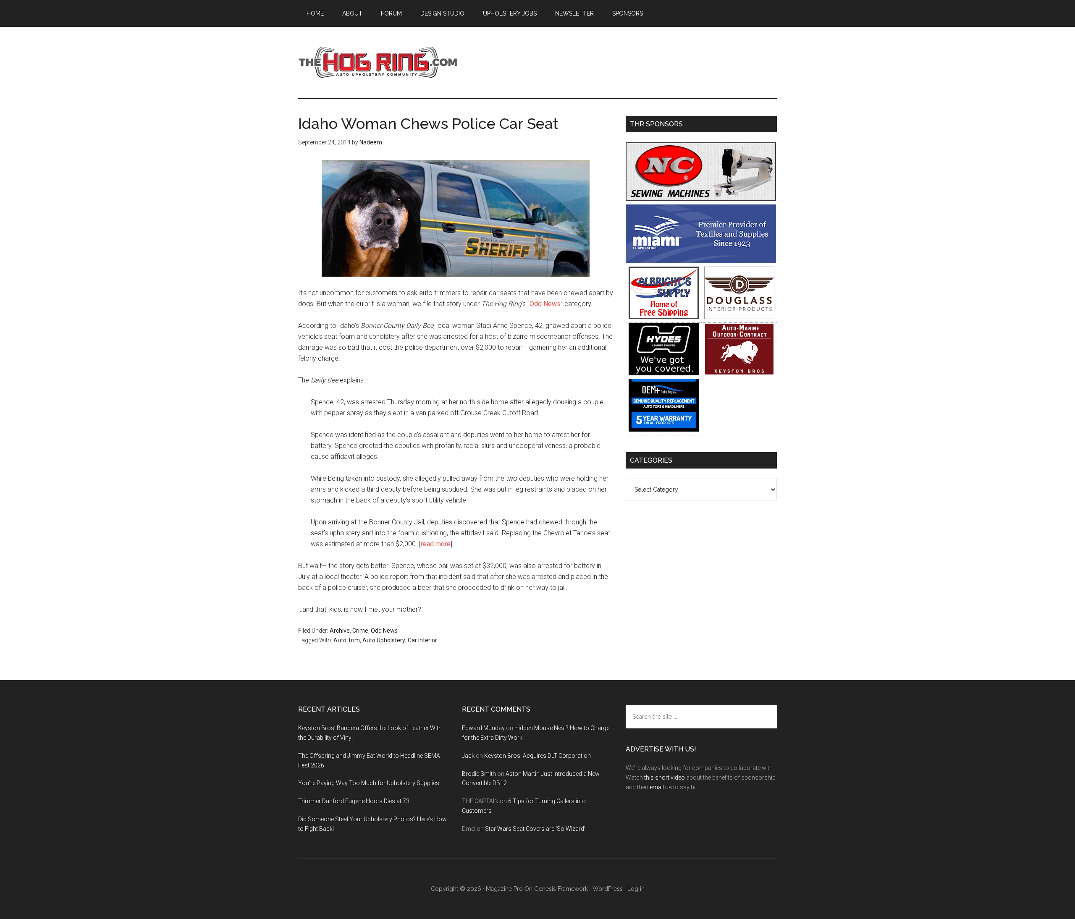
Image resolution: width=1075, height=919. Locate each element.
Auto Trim (346, 640)
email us (661, 787)
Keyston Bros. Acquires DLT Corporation (537, 755)
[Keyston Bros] (739, 373)
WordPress (608, 888)
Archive (340, 630)
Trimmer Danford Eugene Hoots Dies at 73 (353, 801)
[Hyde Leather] (664, 373)
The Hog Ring (378, 62)
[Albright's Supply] (664, 317)
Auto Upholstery (383, 640)
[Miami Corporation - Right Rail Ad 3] (701, 261)
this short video (664, 777)
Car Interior (422, 640)
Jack (468, 755)
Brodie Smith (479, 773)
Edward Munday (483, 728)
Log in (636, 888)
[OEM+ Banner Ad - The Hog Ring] (664, 429)
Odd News (545, 304)
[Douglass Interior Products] (739, 317)
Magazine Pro (504, 888)
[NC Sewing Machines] (701, 199)
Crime (360, 630)
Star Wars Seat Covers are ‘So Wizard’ (535, 828)
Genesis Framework (561, 888)
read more (436, 544)
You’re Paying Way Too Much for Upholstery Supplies (368, 783)
